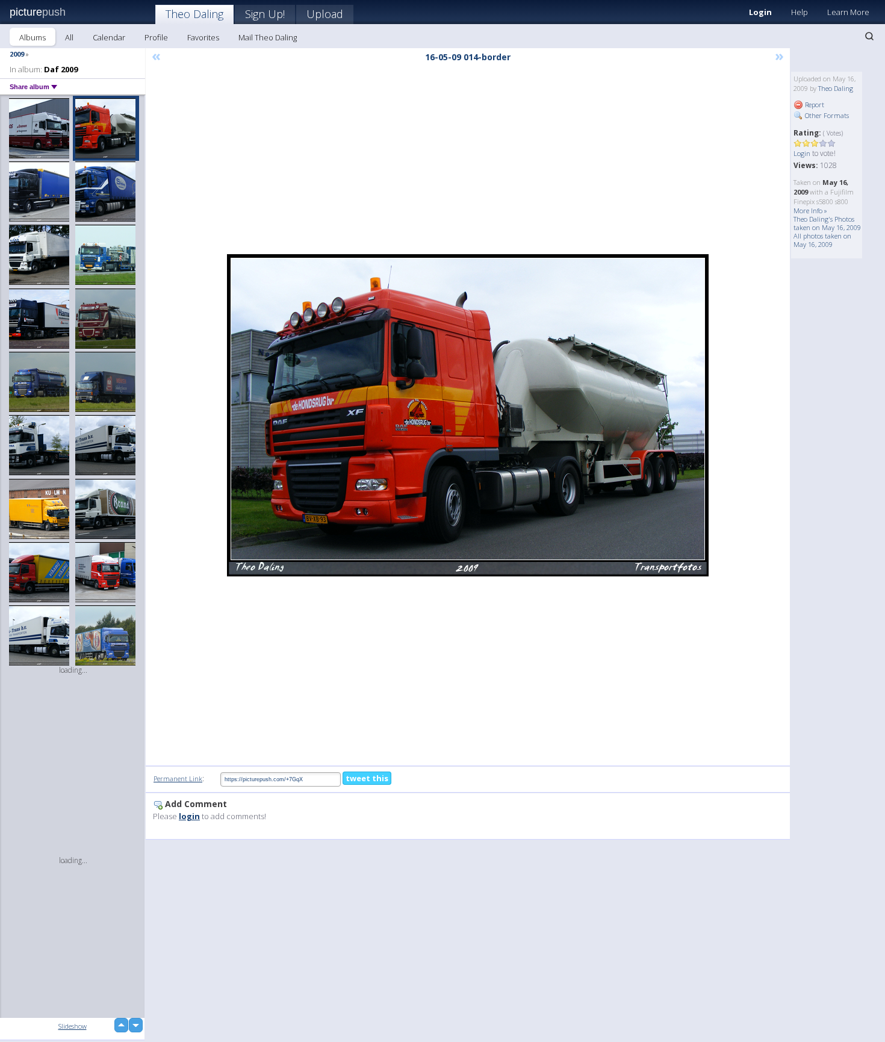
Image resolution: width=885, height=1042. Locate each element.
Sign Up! (265, 14)
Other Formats (826, 115)
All (69, 37)
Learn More (848, 12)
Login (760, 12)
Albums (32, 37)
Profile (156, 37)
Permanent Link (178, 778)
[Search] (869, 36)
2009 (17, 53)
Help (799, 12)
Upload (324, 14)
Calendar (109, 37)
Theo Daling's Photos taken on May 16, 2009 (827, 223)
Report (813, 104)
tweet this (367, 778)
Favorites (203, 37)
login (189, 816)
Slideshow (72, 1026)
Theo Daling (194, 14)
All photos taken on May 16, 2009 (822, 240)
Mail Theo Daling (267, 37)
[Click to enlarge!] (468, 415)
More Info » (810, 210)
